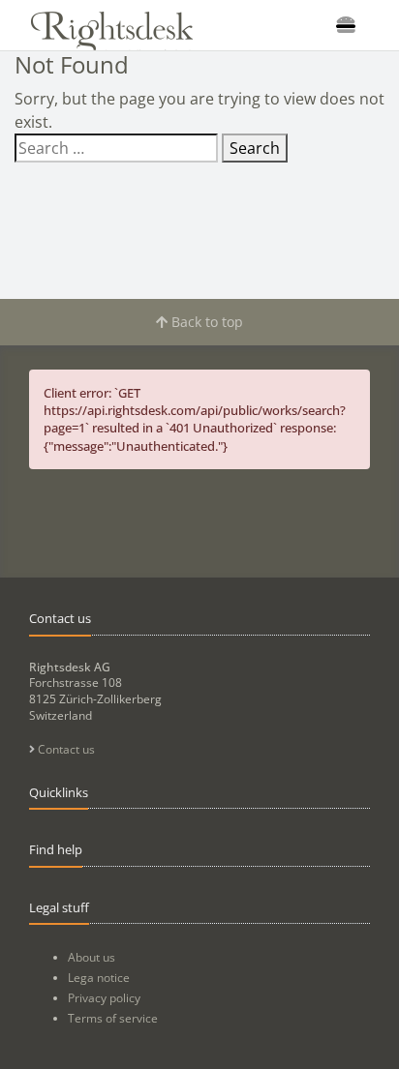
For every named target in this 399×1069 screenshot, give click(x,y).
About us (91, 957)
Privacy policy (104, 998)
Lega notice (99, 977)
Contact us (65, 749)
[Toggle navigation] (345, 25)
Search (255, 148)
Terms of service (113, 1018)
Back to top (205, 321)
